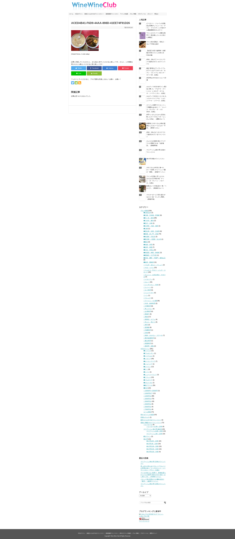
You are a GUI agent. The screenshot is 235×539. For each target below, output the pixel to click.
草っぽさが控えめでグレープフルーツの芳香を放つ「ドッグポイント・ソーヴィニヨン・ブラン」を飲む (153, 468)
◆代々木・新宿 (148, 218)
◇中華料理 (147, 306)
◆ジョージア (147, 364)
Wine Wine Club (115, 536)
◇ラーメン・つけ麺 (150, 301)
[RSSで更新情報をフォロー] (79, 82)
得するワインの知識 (147, 414)
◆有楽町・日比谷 (149, 236)
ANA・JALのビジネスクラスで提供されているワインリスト (156, 134)
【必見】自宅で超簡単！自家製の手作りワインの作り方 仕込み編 (156, 53)
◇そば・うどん (148, 267)
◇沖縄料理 (147, 330)
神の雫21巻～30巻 (152, 446)
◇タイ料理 (147, 290)
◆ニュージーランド (150, 374)
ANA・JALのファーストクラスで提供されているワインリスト (156, 62)
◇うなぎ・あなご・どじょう (153, 265)
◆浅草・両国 (147, 247)
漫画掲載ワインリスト (112, 14)
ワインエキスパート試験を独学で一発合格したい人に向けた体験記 (156, 35)
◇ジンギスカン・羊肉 (150, 285)
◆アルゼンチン (148, 353)
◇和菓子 (146, 314)
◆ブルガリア (147, 380)
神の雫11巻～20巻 (152, 441)
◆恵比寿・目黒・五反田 (151, 231)
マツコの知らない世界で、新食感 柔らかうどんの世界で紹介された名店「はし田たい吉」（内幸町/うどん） (153, 474)
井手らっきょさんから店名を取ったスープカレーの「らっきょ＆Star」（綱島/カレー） (156, 117)
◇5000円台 (147, 406)
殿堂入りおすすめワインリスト (151, 420)
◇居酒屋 (146, 327)
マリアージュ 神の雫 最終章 (152, 429)
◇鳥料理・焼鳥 (148, 346)
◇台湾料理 (147, 311)
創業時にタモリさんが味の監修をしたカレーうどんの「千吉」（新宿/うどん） (156, 126)
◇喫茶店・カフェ (149, 319)
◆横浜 (145, 242)
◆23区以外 (147, 212)
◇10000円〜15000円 (150, 390)
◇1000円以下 (148, 393)
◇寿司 (145, 325)
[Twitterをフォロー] (72, 82)
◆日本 (145, 388)
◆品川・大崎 (147, 223)
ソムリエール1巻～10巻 (154, 426)
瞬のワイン (147, 436)
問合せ (156, 14)
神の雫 (145, 439)
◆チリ (145, 369)
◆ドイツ (146, 372)
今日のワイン (79, 14)
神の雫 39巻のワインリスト (155, 159)
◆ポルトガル (147, 382)
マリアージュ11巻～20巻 (154, 431)
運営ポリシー (153, 533)
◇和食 (145, 317)
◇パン (145, 295)
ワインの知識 (124, 14)
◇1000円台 (147, 396)
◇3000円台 (147, 401)
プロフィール (142, 14)
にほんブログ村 (144, 516)
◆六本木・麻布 (148, 220)
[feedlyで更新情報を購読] (76, 82)
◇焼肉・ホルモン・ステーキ (153, 335)
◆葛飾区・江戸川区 (150, 255)
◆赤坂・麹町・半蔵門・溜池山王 (154, 258)
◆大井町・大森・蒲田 (150, 226)
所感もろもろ (145, 417)
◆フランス (147, 377)
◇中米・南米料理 (149, 303)
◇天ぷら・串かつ (149, 322)
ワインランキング (144, 521)
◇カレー (146, 282)
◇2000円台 (147, 398)
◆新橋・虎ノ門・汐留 (150, 234)
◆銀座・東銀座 (148, 262)
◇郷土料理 (147, 341)
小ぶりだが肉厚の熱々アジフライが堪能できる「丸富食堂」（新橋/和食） (156, 143)
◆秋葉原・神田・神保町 (151, 252)
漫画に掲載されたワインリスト (151, 422)
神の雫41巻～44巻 (152, 451)
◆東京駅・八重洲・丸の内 (152, 239)
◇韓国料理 (147, 343)
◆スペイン (147, 366)
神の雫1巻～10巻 (152, 443)
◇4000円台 (147, 404)
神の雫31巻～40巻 (152, 449)
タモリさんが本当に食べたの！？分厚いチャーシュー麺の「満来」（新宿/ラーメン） (156, 170)
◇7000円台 (147, 409)
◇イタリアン (147, 279)
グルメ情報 (133, 14)
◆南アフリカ (147, 385)
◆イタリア (147, 358)
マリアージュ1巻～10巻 (154, 434)
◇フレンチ (147, 298)
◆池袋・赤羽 (147, 244)
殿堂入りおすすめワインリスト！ (94, 14)
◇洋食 (145, 333)
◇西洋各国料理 (148, 338)
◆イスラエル (147, 356)
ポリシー (150, 14)
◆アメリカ (147, 350)
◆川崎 (145, 228)
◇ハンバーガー (148, 293)
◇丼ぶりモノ (147, 309)
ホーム (71, 14)
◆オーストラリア (149, 361)
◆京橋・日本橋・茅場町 (151, 215)
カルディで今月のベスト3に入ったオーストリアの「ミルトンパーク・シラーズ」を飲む (156, 98)
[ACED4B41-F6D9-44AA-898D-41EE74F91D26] (109, 68)
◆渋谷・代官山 (148, 250)
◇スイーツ (147, 287)
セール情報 (147, 412)
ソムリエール (147, 424)
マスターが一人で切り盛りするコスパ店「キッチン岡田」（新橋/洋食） (156, 197)
